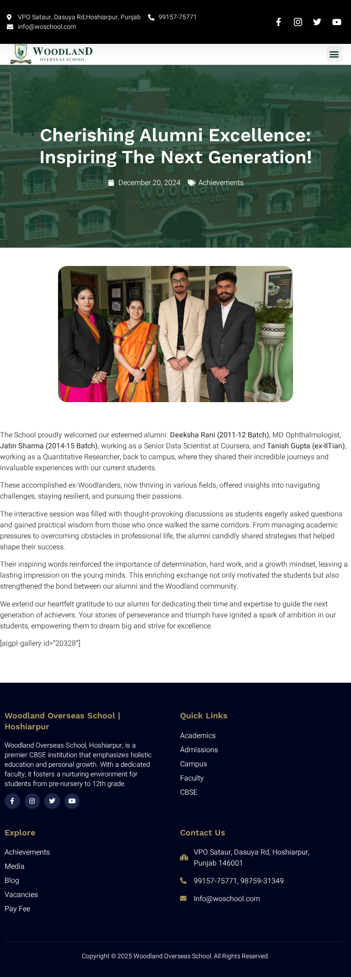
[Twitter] (52, 801)
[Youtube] (72, 801)
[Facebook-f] (12, 801)
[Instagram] (32, 801)
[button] (334, 54)
